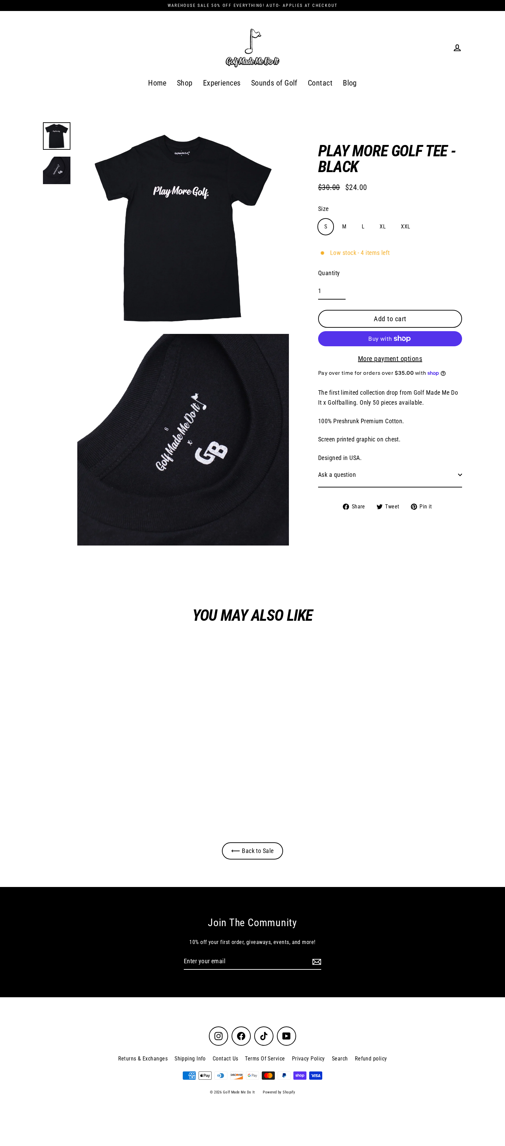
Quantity (329, 273)
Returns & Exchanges (143, 1058)
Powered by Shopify (279, 1092)
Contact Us (225, 1058)
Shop (185, 83)
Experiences (222, 83)
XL (383, 226)
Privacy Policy (308, 1058)
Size (323, 208)
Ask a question (337, 474)
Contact (320, 83)
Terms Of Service (265, 1058)
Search (340, 1058)
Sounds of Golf (274, 83)
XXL (405, 226)
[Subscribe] (315, 962)
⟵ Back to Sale (252, 850)
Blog (350, 83)
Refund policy (371, 1058)
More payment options (390, 359)
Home (157, 83)
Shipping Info (190, 1058)
